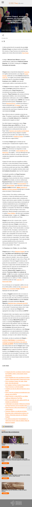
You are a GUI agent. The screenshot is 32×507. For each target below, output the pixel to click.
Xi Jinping (17, 105)
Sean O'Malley (11, 213)
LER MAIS (5, 447)
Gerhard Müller (10, 185)
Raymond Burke (22, 183)
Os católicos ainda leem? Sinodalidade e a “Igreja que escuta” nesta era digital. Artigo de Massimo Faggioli (17, 420)
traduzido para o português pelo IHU (17, 303)
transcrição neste (6, 281)
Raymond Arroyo (10, 103)
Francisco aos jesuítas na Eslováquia (19, 131)
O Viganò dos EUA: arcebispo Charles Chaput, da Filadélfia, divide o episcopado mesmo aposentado (17, 373)
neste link (26, 72)
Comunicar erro (7, 426)
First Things (25, 53)
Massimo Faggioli (19, 251)
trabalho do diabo (18, 136)
